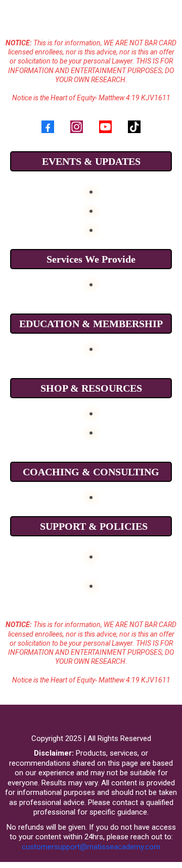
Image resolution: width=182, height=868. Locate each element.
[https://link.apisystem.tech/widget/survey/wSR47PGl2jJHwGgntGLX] (91, 555)
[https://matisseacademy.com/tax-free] (91, 348)
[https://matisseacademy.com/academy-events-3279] (91, 210)
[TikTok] (134, 126)
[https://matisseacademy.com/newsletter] (91, 585)
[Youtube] (105, 126)
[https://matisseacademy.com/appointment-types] (91, 496)
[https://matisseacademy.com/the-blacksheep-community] (91, 229)
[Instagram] (76, 126)
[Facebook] (47, 126)
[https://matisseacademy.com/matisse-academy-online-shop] (91, 412)
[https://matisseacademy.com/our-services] (91, 283)
